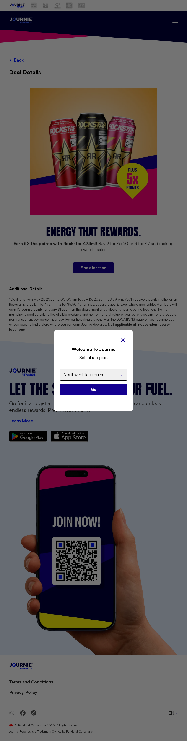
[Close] (123, 340)
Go (93, 389)
